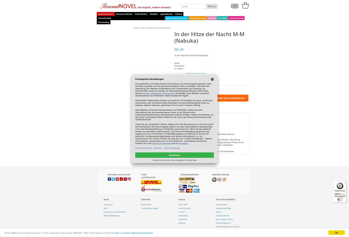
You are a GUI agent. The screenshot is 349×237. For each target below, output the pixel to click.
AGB (105, 208)
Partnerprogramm (223, 223)
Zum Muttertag (236, 18)
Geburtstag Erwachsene (176, 18)
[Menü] (344, 182)
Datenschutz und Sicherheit (115, 212)
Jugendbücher (166, 14)
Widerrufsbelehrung (112, 215)
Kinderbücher (141, 14)
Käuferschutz (146, 204)
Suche (213, 6)
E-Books (178, 14)
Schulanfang (103, 22)
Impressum (108, 204)
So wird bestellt (184, 208)
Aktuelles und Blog (223, 208)
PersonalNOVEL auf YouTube (227, 226)
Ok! (337, 232)
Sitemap (181, 223)
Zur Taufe (222, 18)
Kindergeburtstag (197, 18)
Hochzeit (212, 18)
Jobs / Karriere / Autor (224, 219)
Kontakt (181, 212)
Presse (218, 212)
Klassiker (154, 14)
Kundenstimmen (222, 215)
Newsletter (182, 219)
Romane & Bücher (124, 14)
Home (136, 28)
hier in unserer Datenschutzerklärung (134, 232)
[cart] (246, 7)
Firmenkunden (104, 18)
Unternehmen (221, 204)
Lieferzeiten (183, 215)
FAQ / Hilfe (182, 204)
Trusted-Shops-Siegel (149, 208)
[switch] (340, 199)
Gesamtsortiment (106, 14)
